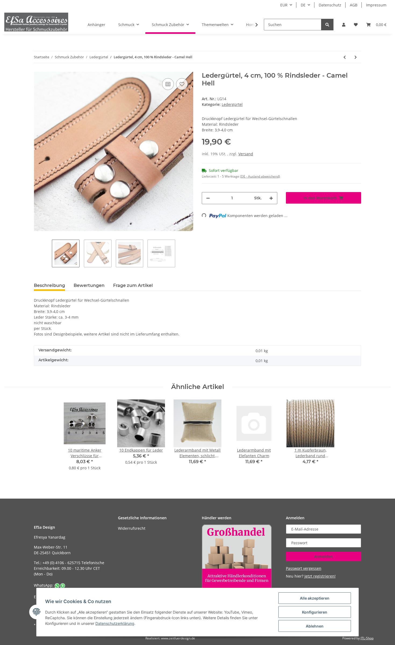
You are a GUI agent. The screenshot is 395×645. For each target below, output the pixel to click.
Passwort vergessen (303, 568)
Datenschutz (330, 5)
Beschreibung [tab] (49, 285)
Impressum (376, 5)
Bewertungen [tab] (89, 285)
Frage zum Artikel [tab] (133, 285)
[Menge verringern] (208, 198)
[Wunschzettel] (356, 24)
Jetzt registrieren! (320, 576)
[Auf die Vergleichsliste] (168, 84)
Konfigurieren (314, 612)
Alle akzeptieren (314, 598)
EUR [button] (284, 5)
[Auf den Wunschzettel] (182, 84)
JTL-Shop (367, 638)
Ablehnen (315, 626)
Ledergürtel (232, 104)
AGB (353, 5)
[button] (344, 24)
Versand (245, 153)
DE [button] (303, 5)
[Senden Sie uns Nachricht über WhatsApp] (60, 585)
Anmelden (323, 556)
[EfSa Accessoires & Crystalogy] (36, 22)
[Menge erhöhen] (271, 198)
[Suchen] (327, 24)
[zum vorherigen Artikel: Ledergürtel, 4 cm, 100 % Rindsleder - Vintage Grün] (344, 57)
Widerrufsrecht (131, 528)
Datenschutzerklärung (114, 623)
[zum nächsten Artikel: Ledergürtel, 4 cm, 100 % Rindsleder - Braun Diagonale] (355, 57)
